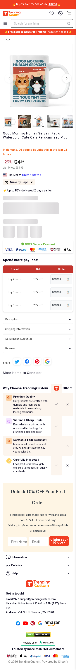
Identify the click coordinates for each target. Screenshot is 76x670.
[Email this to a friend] (47, 361)
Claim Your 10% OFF (59, 541)
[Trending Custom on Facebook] (18, 624)
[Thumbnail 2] (24, 121)
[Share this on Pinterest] (37, 361)
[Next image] (66, 78)
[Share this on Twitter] (17, 361)
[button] (8, 40)
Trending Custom (29, 661)
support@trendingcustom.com (37, 599)
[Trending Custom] (11, 13)
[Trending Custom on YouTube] (25, 624)
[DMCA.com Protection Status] (38, 634)
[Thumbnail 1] (9, 121)
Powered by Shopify (55, 661)
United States (31, 175)
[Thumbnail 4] (54, 121)
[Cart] (69, 13)
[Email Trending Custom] (40, 624)
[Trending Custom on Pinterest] (33, 624)
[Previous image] (9, 78)
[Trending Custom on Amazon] (53, 624)
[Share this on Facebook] (27, 361)
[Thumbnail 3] (39, 121)
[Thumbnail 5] (68, 121)
